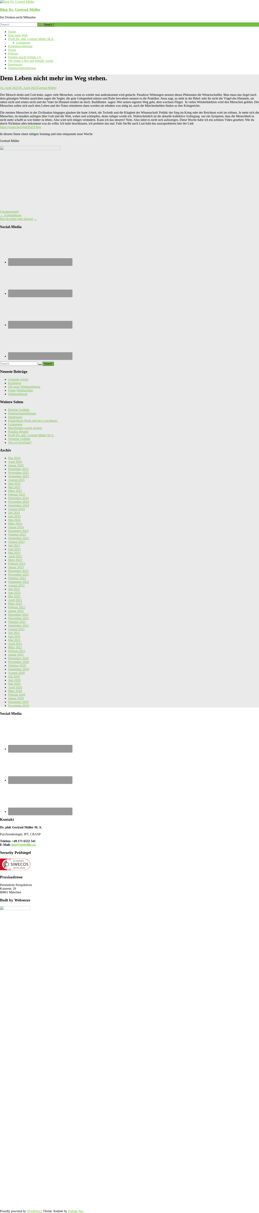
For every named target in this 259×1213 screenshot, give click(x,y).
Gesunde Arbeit (18, 379)
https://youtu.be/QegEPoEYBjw (20, 127)
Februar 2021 (16, 651)
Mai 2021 (14, 640)
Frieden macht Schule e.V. (25, 57)
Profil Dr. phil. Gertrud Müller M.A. (31, 39)
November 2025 (18, 472)
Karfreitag (14, 383)
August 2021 (16, 629)
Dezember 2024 (18, 498)
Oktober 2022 (17, 578)
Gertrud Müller (46, 88)
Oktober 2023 (17, 534)
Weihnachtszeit (17, 394)
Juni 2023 (14, 549)
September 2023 (18, 538)
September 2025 (18, 476)
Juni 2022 (14, 592)
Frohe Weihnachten (20, 390)
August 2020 (16, 673)
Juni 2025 (14, 483)
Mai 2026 (14, 458)
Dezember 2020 (18, 658)
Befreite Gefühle (18, 409)
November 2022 (18, 574)
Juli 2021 (14, 633)
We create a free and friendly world (30, 60)
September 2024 (18, 505)
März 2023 (15, 560)
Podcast (13, 53)
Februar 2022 (16, 607)
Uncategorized (9, 211)
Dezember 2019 (18, 702)
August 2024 (16, 509)
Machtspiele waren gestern (25, 428)
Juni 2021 (14, 636)
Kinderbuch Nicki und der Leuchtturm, (33, 420)
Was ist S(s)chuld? (20, 442)
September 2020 (18, 669)
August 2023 (16, 542)
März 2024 (15, 523)
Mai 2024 (14, 520)
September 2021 (18, 625)
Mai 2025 (14, 487)
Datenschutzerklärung (22, 68)
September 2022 (18, 582)
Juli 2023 (14, 545)
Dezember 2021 (18, 614)
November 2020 (18, 662)
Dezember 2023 (18, 531)
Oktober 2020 (17, 665)
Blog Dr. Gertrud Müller (20, 9)
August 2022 (16, 585)
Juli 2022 (14, 589)
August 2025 (16, 480)
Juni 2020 (14, 680)
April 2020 (15, 687)
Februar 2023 (16, 563)
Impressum (15, 64)
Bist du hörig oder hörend (18, 219)
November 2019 (18, 705)
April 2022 (15, 600)
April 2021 (15, 643)
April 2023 (15, 556)
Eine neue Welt (18, 35)
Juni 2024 (14, 516)
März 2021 (15, 647)
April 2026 (15, 461)
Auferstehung (10, 215)
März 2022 (15, 603)
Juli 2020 (14, 676)
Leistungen (23, 42)
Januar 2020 (16, 698)
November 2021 (18, 618)
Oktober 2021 (17, 622)
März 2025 (15, 491)
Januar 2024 (16, 527)
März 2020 (15, 691)
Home (12, 31)
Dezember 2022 (18, 571)
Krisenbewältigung (20, 46)
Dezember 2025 (18, 469)
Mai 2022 (14, 596)
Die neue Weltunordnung (24, 386)
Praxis (12, 50)
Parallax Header (18, 431)
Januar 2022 (16, 611)
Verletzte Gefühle (19, 439)
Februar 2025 (16, 494)
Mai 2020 (14, 683)
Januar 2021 (16, 654)
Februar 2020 (16, 694)
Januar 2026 (16, 465)
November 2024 (18, 501)
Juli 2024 (14, 512)
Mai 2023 (14, 552)
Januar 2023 (16, 567)
